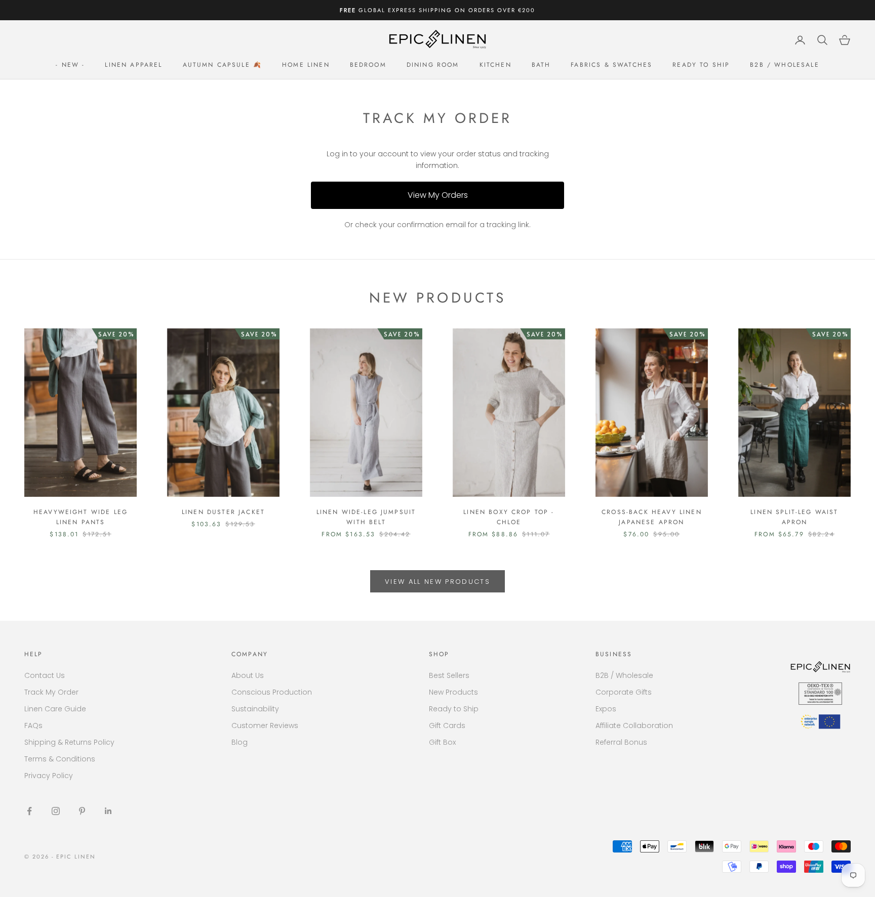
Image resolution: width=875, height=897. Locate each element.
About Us (247, 675)
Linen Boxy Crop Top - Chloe (508, 517)
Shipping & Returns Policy (69, 742)
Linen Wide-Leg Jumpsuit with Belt (366, 517)
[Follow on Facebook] (29, 811)
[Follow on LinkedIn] (108, 811)
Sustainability (255, 709)
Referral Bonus (621, 742)
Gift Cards (447, 725)
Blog (239, 742)
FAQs (33, 725)
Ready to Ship (701, 64)
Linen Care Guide (55, 709)
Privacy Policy (48, 776)
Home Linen (306, 64)
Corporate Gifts (623, 692)
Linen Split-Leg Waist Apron (794, 517)
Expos (605, 709)
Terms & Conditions (59, 759)
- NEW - (70, 64)
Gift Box (442, 742)
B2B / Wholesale (784, 64)
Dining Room (433, 64)
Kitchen (495, 64)
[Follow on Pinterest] (82, 811)
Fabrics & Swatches (611, 64)
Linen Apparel (133, 64)
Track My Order (51, 692)
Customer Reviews (264, 725)
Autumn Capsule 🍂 (222, 64)
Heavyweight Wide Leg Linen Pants (80, 517)
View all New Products (437, 581)
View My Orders (438, 195)
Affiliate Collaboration (634, 725)
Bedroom (368, 64)
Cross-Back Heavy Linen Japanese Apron (652, 517)
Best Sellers (449, 675)
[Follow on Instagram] (56, 811)
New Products (453, 692)
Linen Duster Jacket (223, 512)
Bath (541, 64)
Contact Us (44, 675)
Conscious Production (271, 692)
